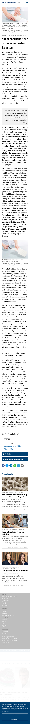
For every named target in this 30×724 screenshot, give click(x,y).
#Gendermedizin (24, 585)
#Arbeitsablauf (9, 547)
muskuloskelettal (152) (12, 446)
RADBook (4, 612)
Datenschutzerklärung (12, 708)
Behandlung (5, 600)
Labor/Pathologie (7, 598)
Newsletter (5, 633)
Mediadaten (5, 631)
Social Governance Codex (9, 640)
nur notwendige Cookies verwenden (15, 715)
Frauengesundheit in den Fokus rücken (15, 571)
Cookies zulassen (15, 719)
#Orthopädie (20, 509)
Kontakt (4, 635)
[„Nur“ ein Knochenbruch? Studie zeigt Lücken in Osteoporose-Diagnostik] (15, 484)
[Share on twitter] (7, 465)
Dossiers (4, 610)
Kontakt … (7, 454)
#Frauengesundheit (14, 585)
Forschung (5, 605)
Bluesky (4, 623)
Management (5, 602)
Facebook (4, 620)
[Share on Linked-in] (10, 465)
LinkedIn (4, 625)
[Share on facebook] (3, 465)
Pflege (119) (8, 449)
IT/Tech (4, 604)
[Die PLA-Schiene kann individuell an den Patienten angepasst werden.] (15, 249)
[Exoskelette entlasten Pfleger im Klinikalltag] (15, 521)
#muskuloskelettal (11, 509)
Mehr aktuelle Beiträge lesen (13, 459)
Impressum (5, 644)
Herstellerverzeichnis (8, 615)
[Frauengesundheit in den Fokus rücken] (15, 558)
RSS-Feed (4, 627)
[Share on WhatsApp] (14, 465)
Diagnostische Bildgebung (9, 596)
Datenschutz (5, 642)
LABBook (4, 613)
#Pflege (16, 547)
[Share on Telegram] (18, 465)
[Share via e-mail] (22, 465)
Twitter (4, 621)
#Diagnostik (6, 585)
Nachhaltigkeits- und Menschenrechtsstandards (9, 637)
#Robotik (21, 547)
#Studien (26, 509)
